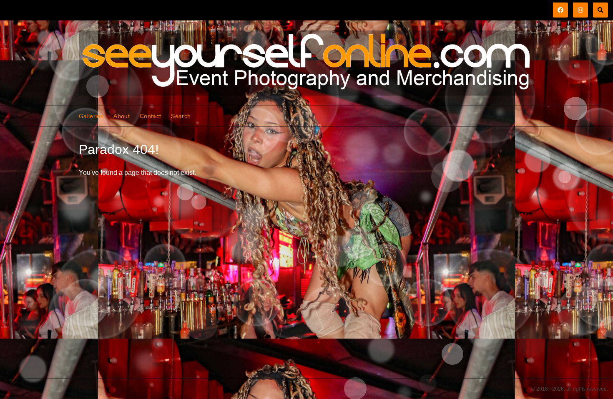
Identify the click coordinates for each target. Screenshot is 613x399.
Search (181, 116)
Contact (150, 116)
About (121, 116)
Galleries (91, 116)
